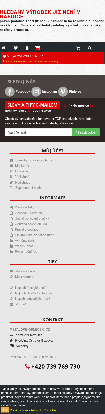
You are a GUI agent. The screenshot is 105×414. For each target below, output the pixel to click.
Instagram (49, 91)
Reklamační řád (25, 251)
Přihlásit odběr (86, 132)
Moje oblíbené (24, 271)
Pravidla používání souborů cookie (33, 410)
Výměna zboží (24, 240)
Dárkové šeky (24, 207)
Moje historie (23, 276)
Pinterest (75, 91)
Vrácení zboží (24, 245)
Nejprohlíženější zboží (30, 287)
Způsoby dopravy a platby (33, 160)
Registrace (22, 182)
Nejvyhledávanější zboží (32, 298)
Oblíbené (21, 171)
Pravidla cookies (26, 229)
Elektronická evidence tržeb (34, 234)
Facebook (22, 91)
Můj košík (21, 165)
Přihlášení (21, 176)
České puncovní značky (31, 218)
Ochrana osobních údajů (31, 223)
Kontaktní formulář (28, 334)
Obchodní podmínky (28, 212)
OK (5, 410)
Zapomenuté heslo (28, 187)
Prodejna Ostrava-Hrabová (33, 340)
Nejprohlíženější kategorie (33, 293)
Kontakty (22, 345)
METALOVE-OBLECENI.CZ (31, 58)
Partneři (21, 304)
